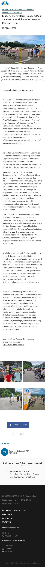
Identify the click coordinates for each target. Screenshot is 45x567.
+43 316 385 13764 (12, 536)
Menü (40, 2)
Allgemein (6, 10)
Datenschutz (8, 518)
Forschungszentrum (10, 503)
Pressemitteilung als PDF (19, 451)
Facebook (9, 545)
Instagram (9, 548)
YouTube (8, 551)
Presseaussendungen (12, 13)
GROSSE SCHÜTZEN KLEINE (23, 10)
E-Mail (7, 533)
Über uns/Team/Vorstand (14, 510)
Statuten (6, 522)
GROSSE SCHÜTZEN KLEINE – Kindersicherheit (20, 496)
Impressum (7, 514)
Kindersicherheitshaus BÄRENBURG (16, 500)
